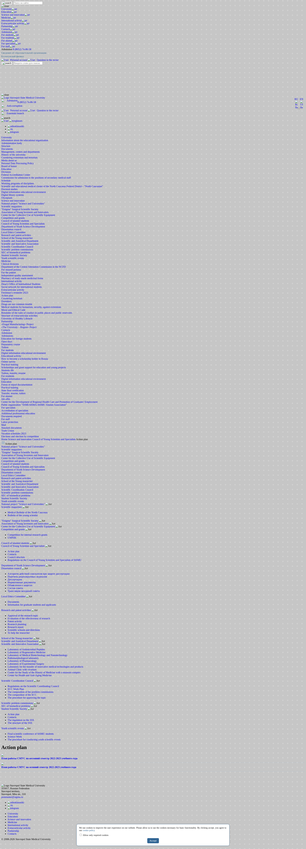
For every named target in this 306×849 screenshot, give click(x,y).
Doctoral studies (9, 189)
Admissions (7, 335)
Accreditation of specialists (14, 410)
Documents (7, 149)
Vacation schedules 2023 (13, 433)
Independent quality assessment (17, 275)
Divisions (6, 172)
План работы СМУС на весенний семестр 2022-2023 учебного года (39, 758)
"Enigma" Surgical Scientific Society (19, 209)
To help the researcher (19, 632)
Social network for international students (21, 287)
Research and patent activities (16, 235)
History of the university (13, 154)
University (6, 9)
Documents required (11, 416)
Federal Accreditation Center (15, 174)
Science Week (15, 736)
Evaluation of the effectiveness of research (29, 618)
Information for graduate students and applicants (32, 604)
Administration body (11, 143)
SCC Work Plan (16, 689)
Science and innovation (13, 14)
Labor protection (9, 422)
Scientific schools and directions (24, 630)
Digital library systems (12, 195)
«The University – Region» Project (18, 327)
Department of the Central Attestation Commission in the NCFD (33, 266)
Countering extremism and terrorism (19, 157)
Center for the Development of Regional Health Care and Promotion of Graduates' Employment (49, 402)
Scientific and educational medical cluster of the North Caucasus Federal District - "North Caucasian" (52, 186)
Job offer (5, 399)
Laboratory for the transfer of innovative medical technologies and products (45, 666)
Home (4, 439)
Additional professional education (18, 413)
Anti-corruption (14, 105)
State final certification (12, 390)
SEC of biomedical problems (15, 252)
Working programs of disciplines (17, 183)
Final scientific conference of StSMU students (31, 733)
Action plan (7, 295)
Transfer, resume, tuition (13, 393)
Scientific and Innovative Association (20, 243)
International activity (11, 20)
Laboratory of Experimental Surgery (26, 663)
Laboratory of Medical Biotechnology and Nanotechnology (37, 655)
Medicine (6, 17)
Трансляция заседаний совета (24, 591)
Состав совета (15, 588)
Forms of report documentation (16, 384)
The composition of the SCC (22, 694)
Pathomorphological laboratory (23, 658)
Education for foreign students (16, 338)
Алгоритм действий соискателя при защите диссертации (39, 573)
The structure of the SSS (20, 723)
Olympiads (6, 197)
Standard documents (11, 427)
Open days (6, 341)
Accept (153, 840)
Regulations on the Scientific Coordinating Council (33, 686)
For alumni (6, 40)
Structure (5, 146)
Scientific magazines (11, 206)
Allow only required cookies (95, 835)
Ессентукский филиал (12, 56)
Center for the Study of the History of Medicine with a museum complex (44, 672)
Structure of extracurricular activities (19, 315)
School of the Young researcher (17, 238)
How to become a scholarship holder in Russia (24, 358)
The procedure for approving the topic (27, 697)
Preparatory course (10, 344)
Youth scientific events (12, 258)
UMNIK (12, 537)
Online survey (8, 361)
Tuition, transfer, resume (13, 373)
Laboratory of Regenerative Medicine (26, 652)
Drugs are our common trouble (16, 304)
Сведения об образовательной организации (23, 53)
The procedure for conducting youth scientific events (34, 739)
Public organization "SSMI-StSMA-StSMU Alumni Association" (34, 404)
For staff (5, 46)
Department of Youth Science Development (23, 226)
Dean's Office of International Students (20, 284)
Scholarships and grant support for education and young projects (33, 367)
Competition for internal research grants (27, 534)
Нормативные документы (22, 582)
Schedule (6, 180)
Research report (15, 627)
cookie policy (89, 830)
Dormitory (6, 301)
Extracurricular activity (12, 23)
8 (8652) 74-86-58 (22, 49)
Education (6, 12)
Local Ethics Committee (13, 232)
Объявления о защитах (20, 585)
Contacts (5, 29)
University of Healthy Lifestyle (17, 318)
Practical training (9, 364)
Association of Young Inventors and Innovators (25, 212)
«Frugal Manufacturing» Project (17, 324)
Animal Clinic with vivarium (22, 669)
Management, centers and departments (20, 151)
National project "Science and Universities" (23, 203)
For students (7, 35)
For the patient (8, 272)
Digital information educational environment (23, 192)
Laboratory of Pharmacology (22, 661)
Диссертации (15, 579)
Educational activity (11, 356)
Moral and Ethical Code (13, 310)
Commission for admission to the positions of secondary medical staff (36, 177)
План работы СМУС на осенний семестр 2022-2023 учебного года (38, 767)
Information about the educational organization (24, 140)
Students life (7, 370)
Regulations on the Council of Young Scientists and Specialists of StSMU (44, 560)
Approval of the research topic (23, 615)
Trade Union (7, 430)
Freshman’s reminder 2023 (14, 292)
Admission (6, 32)
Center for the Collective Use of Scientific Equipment (28, 215)
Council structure (16, 557)
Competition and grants (13, 218)
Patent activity (15, 621)
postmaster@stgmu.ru (12, 797)
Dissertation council (11, 229)
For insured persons (11, 269)
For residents (7, 37)
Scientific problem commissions (17, 249)
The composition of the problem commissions (30, 692)
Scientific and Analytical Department (19, 241)
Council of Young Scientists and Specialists (23, 223)
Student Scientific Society (14, 255)
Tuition (4, 347)
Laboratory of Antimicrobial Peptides (26, 649)
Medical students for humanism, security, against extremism (31, 307)
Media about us (9, 160)
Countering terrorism (11, 298)
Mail (3, 425)
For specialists (8, 43)
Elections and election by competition (20, 436)
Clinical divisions (10, 264)
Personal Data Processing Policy (17, 163)
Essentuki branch (15, 113)
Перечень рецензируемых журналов (27, 576)
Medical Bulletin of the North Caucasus (27, 512)
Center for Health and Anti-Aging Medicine (30, 675)
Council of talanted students (15, 220)
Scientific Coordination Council (17, 246)
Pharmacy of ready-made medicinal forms (22, 278)
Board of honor (9, 166)
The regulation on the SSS (21, 720)
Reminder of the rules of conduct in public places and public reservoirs (36, 312)
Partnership (7, 26)
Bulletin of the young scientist (23, 515)
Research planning (17, 624)
